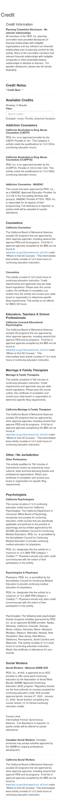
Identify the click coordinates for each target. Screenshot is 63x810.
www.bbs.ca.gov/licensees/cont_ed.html (27, 252)
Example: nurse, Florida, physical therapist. (31, 118)
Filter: (10, 108)
